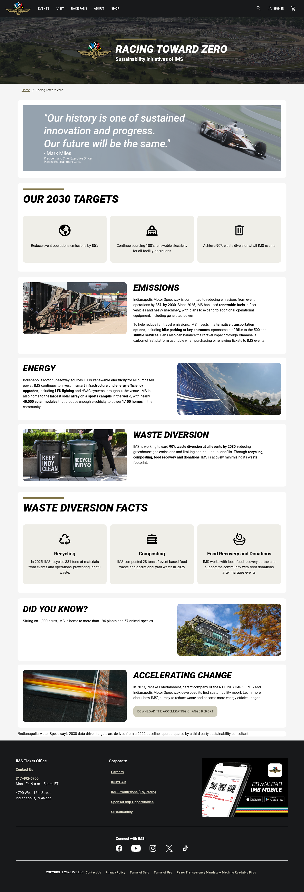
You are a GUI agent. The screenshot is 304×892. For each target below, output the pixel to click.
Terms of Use (163, 872)
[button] (259, 8)
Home (26, 90)
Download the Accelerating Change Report (175, 711)
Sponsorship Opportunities (132, 802)
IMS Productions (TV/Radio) (133, 792)
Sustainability (122, 812)
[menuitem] (43, 8)
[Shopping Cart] (293, 8)
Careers (117, 772)
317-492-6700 (27, 778)
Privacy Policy (115, 872)
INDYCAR (118, 782)
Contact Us (24, 769)
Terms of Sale (139, 872)
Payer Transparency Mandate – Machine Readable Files (216, 872)
